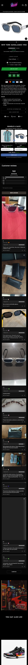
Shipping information (14, 109)
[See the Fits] (14, 649)
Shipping (12, 51)
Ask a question (14, 112)
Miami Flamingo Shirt (7, 145)
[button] (14, 48)
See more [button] (21, 337)
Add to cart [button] (14, 155)
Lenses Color (13, 56)
